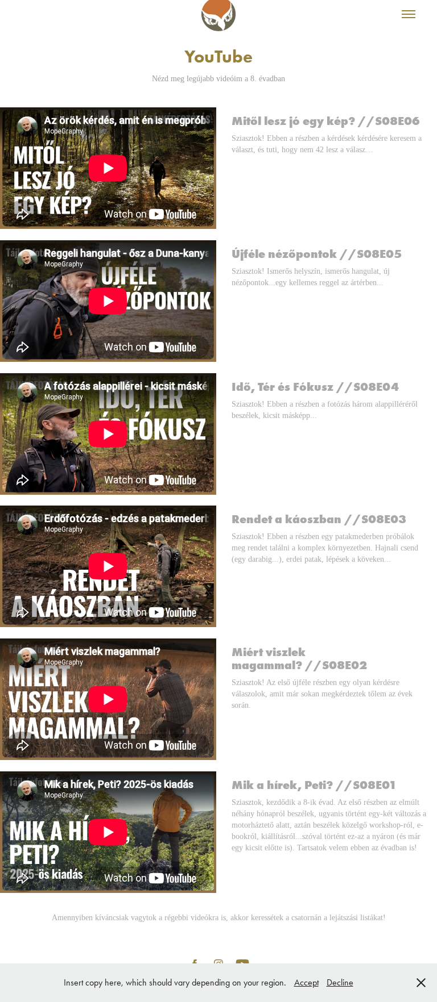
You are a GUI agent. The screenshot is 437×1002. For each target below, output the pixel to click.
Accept (306, 982)
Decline (340, 982)
